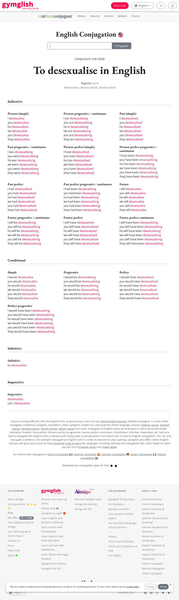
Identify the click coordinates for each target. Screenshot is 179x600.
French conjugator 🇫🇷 (59, 454)
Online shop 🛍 (50, 508)
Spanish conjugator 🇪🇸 (87, 454)
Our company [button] (16, 491)
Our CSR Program (18, 531)
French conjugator (152, 563)
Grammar (147, 522)
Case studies (115, 514)
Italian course (67, 428)
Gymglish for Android (53, 563)
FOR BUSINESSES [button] (117, 491)
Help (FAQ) (14, 550)
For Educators (116, 504)
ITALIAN (135, 16)
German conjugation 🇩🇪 (115, 454)
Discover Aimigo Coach (88, 499)
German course (30, 428)
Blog (10, 512)
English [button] (143, 6)
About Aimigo (15, 499)
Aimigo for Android (86, 504)
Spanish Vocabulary (153, 518)
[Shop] (161, 5)
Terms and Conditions (121, 541)
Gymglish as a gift (51, 513)
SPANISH (108, 16)
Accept (163, 586)
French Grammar (152, 499)
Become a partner (118, 509)
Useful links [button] (149, 491)
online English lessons (114, 421)
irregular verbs (87, 447)
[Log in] (172, 5)
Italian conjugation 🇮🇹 (143, 454)
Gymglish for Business (121, 499)
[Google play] (111, 465)
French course (49, 428)
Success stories (17, 504)
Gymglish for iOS (51, 568)
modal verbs (109, 447)
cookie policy (133, 586)
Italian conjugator (152, 573)
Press (11, 545)
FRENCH (81, 16)
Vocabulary (148, 540)
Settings (150, 586)
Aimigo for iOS (83, 509)
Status (12, 555)
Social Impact (15, 535)
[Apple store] (116, 465)
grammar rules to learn (67, 443)
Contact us (14, 540)
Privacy (112, 536)
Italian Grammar (151, 536)
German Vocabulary (153, 527)
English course (150, 425)
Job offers (20, 517)
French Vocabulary (153, 504)
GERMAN (122, 16)
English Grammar (152, 545)
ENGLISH (95, 16)
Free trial (120, 6)
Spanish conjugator (153, 568)
